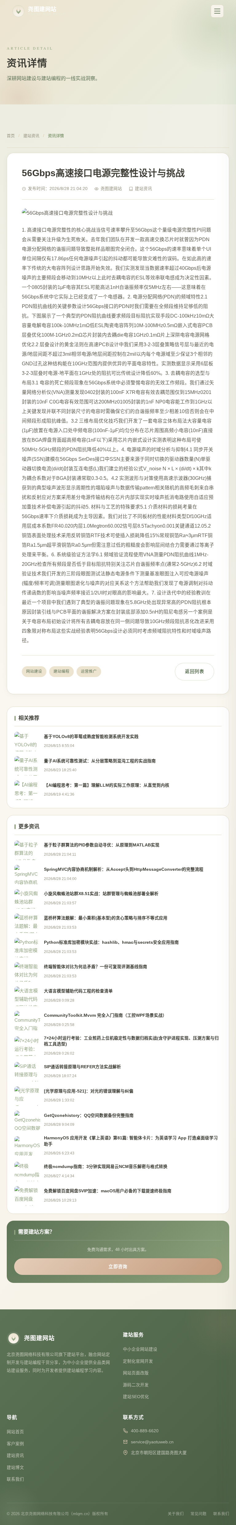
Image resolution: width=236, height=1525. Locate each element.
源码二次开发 (136, 1385)
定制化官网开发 (138, 1361)
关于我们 (176, 1514)
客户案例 (15, 1444)
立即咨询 (118, 1266)
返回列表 (194, 671)
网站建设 (34, 671)
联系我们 (15, 1479)
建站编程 (61, 671)
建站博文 (15, 1467)
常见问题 (198, 1514)
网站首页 (15, 1432)
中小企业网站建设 (140, 1349)
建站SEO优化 (136, 1396)
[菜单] (217, 11)
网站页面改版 (136, 1373)
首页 (11, 135)
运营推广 (89, 671)
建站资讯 (31, 135)
